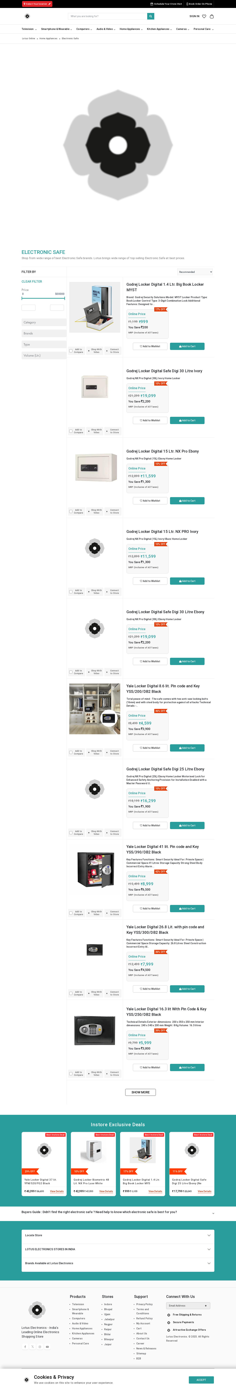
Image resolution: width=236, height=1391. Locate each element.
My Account (143, 1323)
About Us (141, 1333)
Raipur (108, 1329)
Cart (138, 1328)
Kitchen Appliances (83, 1333)
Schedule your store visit (168, 4)
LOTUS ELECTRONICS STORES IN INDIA (50, 1249)
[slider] (64, 298)
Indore (108, 1304)
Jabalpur (109, 1319)
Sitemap (141, 1353)
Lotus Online (28, 38)
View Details (57, 1191)
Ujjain (107, 1314)
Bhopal (108, 1309)
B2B (138, 1358)
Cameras (77, 1338)
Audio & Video (80, 1323)
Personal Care (80, 1343)
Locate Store (33, 1235)
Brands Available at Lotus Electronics (49, 1263)
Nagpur (108, 1324)
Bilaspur (109, 1339)
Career (140, 1343)
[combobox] (111, 16)
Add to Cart (188, 346)
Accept (201, 1380)
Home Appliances (48, 38)
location (37, 4)
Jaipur (108, 1344)
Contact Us (143, 1338)
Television (78, 1304)
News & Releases (146, 1348)
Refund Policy (144, 1318)
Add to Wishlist (151, 346)
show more (140, 1092)
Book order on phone (200, 4)
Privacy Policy (144, 1304)
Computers (78, 1318)
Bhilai (107, 1334)
